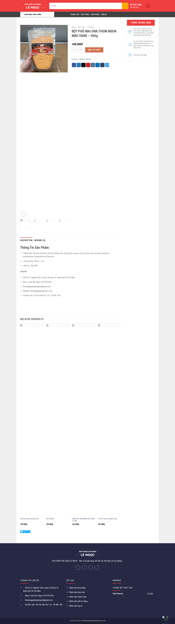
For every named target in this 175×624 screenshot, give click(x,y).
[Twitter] (84, 567)
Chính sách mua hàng (77, 588)
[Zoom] (23, 214)
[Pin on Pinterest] (88, 65)
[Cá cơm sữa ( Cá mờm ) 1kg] (109, 420)
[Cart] (148, 6)
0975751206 (48, 595)
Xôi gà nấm (50, 519)
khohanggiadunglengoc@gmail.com (39, 600)
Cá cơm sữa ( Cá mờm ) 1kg (107, 519)
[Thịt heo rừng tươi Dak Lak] (31, 420)
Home (74, 27)
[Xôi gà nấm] (57, 420)
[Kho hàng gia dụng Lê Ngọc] (32, 6)
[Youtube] (97, 567)
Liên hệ (103, 14)
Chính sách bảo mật (77, 592)
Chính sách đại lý (75, 606)
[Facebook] (78, 567)
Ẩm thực (81, 27)
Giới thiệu (85, 14)
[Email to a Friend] (83, 65)
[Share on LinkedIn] (97, 65)
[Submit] (125, 6)
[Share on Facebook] (74, 65)
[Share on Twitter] (79, 65)
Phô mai (90, 27)
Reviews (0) (39, 240)
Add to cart (94, 50)
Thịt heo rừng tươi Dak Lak (29, 519)
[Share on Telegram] (107, 65)
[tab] (26, 240)
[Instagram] (90, 567)
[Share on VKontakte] (93, 65)
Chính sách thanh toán (77, 597)
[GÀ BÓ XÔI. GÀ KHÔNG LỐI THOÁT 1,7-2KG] (83, 420)
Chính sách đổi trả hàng (78, 601)
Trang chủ (74, 14)
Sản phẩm (95, 14)
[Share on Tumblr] (102, 65)
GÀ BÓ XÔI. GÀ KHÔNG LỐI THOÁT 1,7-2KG (83, 520)
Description (26, 240)
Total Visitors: (118, 594)
